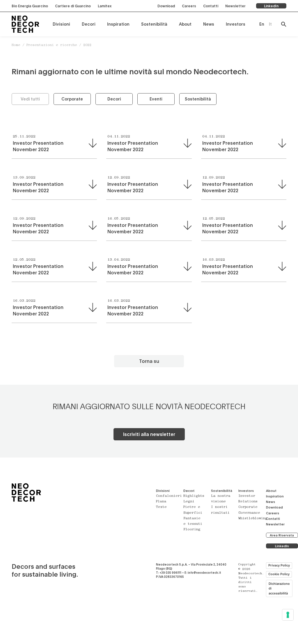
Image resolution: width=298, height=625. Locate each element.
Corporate (72, 99)
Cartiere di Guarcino (73, 5)
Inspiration (118, 24)
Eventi (156, 99)
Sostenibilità (154, 24)
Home (16, 45)
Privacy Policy (279, 565)
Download (166, 5)
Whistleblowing (252, 518)
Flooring (192, 529)
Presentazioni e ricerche (51, 45)
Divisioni (61, 24)
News (208, 24)
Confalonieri (169, 496)
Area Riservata (282, 535)
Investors (235, 24)
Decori (88, 24)
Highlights (193, 496)
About (185, 24)
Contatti (210, 5)
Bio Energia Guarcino (30, 5)
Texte (161, 507)
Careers (189, 5)
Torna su (149, 361)
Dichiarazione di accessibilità (279, 588)
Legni (188, 501)
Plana (161, 501)
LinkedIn (271, 6)
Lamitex (104, 5)
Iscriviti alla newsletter (149, 434)
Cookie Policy (279, 574)
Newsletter (235, 5)
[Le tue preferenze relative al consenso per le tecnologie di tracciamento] (287, 614)
